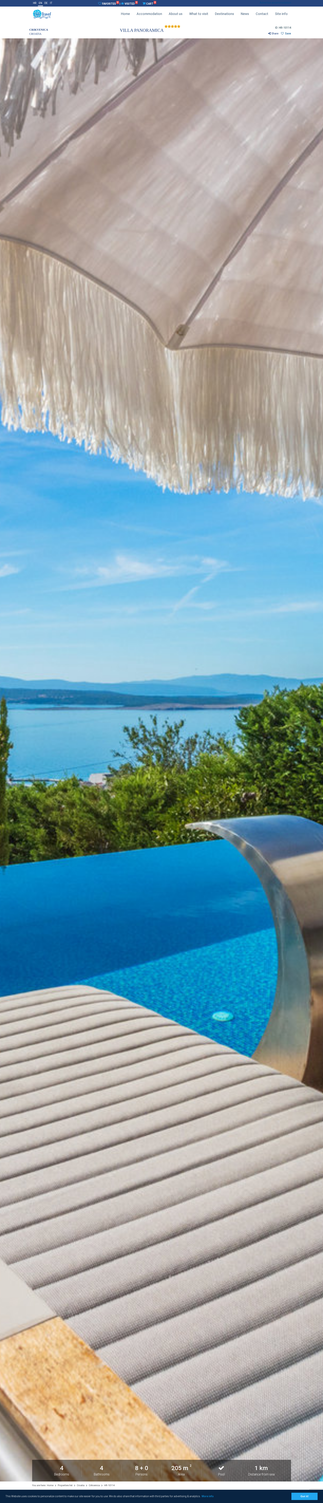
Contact (262, 14)
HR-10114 (109, 1485)
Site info (281, 14)
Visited (131, 3)
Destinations (224, 14)
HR (34, 2)
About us (175, 14)
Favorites (110, 3)
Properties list (65, 1485)
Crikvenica (94, 1485)
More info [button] (208, 1496)
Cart (151, 3)
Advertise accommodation (275, 2)
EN (40, 2)
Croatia (80, 1485)
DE (46, 2)
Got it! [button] (305, 1496)
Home (125, 14)
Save (287, 33)
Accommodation (149, 14)
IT (51, 2)
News (245, 14)
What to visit (198, 14)
